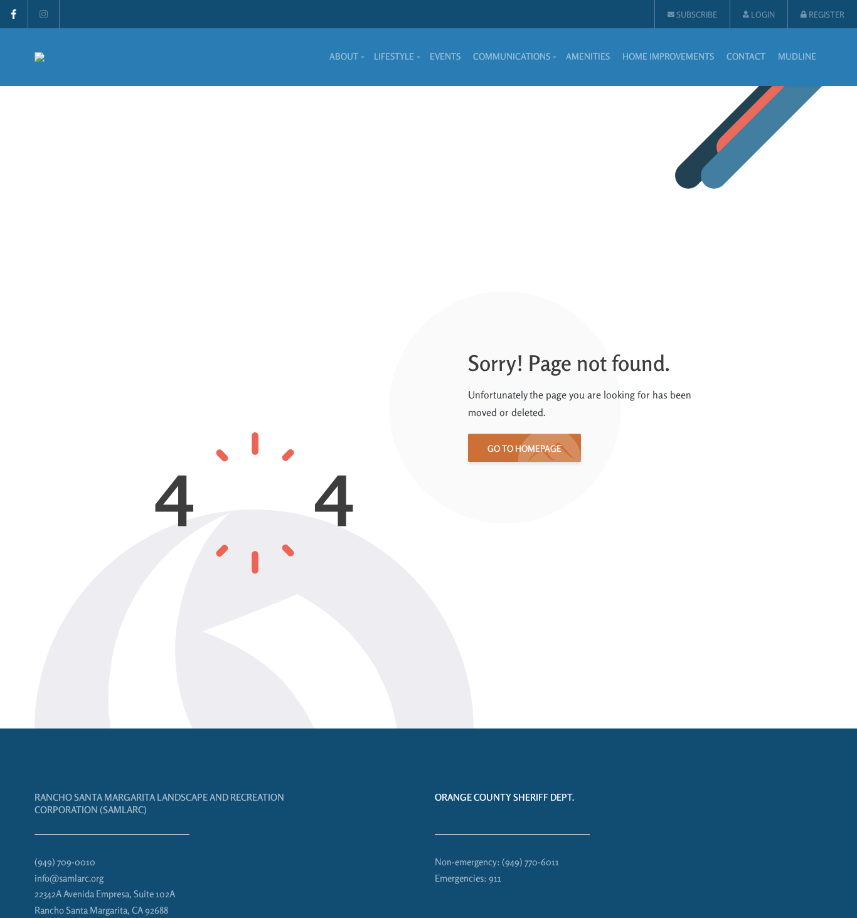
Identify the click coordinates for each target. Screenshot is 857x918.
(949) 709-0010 (65, 862)
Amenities (588, 56)
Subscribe (695, 14)
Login (762, 14)
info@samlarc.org (69, 878)
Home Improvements (668, 56)
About (343, 56)
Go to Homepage (524, 448)
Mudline (797, 56)
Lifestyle (394, 56)
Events (445, 56)
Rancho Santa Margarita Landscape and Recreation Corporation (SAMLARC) (159, 803)
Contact (746, 56)
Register (825, 14)
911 (495, 878)
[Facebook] (14, 14)
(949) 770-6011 (530, 862)
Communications (511, 56)
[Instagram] (43, 14)
